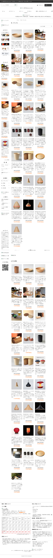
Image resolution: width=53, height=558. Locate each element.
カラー (20, 11)
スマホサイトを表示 (27, 551)
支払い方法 (26, 550)
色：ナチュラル (23, 20)
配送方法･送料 (31, 550)
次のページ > (47, 250)
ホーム (3, 11)
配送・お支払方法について (41, 11)
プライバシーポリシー (38, 550)
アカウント (40, 5)
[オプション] (5, 53)
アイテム (49, 5)
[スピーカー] (5, 48)
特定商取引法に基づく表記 (19, 550)
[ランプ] (5, 44)
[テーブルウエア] (5, 34)
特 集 (29, 11)
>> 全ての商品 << (5, 32)
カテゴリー (11, 11)
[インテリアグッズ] (5, 39)
